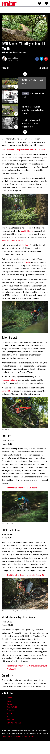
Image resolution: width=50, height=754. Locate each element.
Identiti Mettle (27, 231)
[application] (25, 28)
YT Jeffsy (26, 262)
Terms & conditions (8, 736)
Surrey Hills (6, 391)
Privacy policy (18, 736)
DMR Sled (24, 245)
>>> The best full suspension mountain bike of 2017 (23, 149)
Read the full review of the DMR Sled (22, 487)
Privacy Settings (29, 736)
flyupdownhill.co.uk (10, 380)
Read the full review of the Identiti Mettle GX (25, 575)
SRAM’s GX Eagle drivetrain (13, 240)
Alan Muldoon (13, 58)
